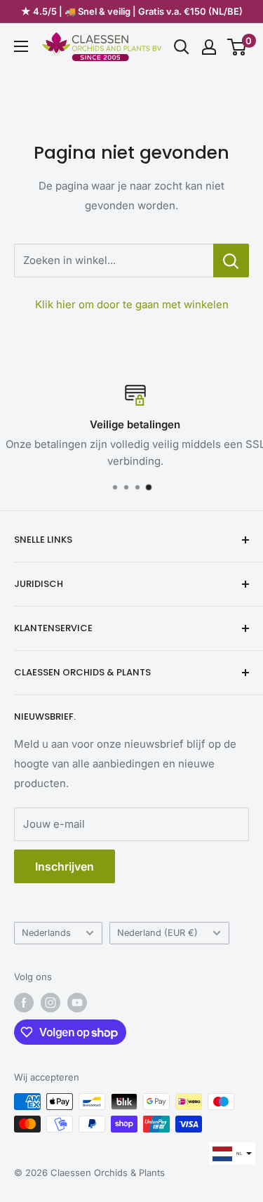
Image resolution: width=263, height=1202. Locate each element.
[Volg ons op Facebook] (24, 1002)
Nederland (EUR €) (157, 932)
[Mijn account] (209, 47)
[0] (237, 47)
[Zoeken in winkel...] (231, 260)
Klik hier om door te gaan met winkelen (132, 304)
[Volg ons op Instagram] (50, 1002)
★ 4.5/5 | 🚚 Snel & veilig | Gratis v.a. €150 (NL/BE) (132, 11)
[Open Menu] (21, 46)
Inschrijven (64, 866)
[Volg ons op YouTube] (77, 1002)
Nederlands (46, 932)
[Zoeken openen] (181, 47)
